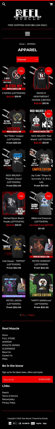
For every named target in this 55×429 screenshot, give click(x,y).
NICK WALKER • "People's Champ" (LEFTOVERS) (14, 179)
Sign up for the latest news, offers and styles (22, 372)
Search (5, 392)
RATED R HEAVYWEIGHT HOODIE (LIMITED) (41, 96)
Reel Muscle (26, 418)
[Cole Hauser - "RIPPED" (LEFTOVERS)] (13, 246)
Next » (32, 314)
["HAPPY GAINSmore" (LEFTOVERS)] (41, 285)
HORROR (7, 341)
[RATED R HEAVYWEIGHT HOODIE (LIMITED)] (41, 78)
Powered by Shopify (40, 418)
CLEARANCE (8, 348)
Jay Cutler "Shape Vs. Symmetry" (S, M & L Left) (41, 179)
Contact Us (7, 355)
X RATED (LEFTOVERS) (13, 92)
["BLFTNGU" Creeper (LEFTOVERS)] (13, 121)
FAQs (4, 358)
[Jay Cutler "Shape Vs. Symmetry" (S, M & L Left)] (41, 160)
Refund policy (8, 399)
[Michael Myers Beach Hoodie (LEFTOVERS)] (13, 203)
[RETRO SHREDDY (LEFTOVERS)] (41, 246)
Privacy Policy (8, 402)
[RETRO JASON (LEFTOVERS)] (13, 285)
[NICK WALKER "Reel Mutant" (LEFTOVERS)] (41, 121)
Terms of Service (10, 395)
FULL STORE (8, 338)
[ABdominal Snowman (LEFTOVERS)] (41, 203)
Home (5, 334)
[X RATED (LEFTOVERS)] (13, 78)
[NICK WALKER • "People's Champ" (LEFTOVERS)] (13, 160)
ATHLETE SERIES (11, 345)
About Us (6, 351)
